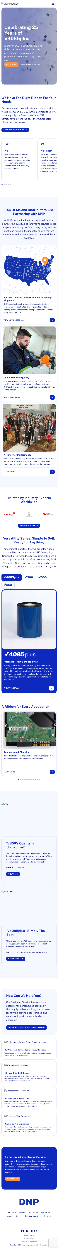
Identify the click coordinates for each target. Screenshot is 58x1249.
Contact (47, 1216)
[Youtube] (35, 1231)
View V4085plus (12, 688)
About (10, 1216)
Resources (45, 1212)
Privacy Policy (29, 1238)
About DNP (33, 70)
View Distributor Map (14, 320)
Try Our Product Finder (15, 130)
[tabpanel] (29, 641)
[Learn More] (29, 439)
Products (12, 1212)
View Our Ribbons (14, 70)
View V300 (13, 874)
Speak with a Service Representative (26, 1027)
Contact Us (12, 1179)
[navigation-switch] (53, 4)
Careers (19, 1216)
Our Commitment (12, 397)
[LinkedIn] (31, 1231)
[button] (2, 184)
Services (22, 1212)
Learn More (9, 472)
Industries (33, 1212)
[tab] (11, 577)
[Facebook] (22, 1231)
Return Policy (29, 1235)
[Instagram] (27, 1231)
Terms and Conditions (29, 1242)
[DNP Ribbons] (19, 4)
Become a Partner (29, 526)
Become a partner (33, 1216)
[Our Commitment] (29, 364)
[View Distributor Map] (29, 285)
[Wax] (19, 159)
